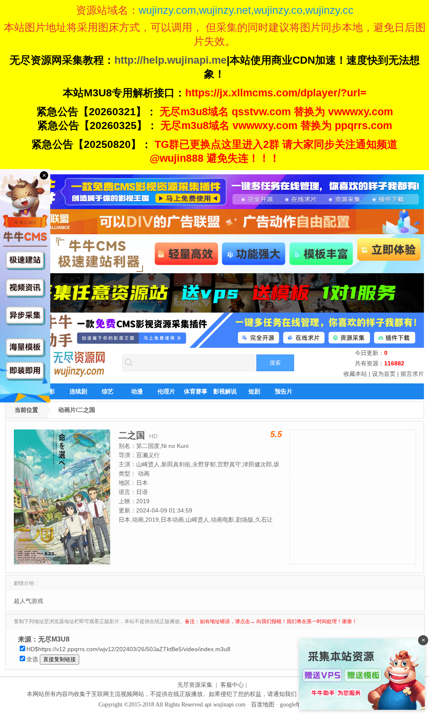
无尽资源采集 (194, 685)
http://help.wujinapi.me (170, 60)
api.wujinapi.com (225, 704)
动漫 (137, 391)
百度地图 (262, 704)
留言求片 (412, 373)
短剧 (254, 391)
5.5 (276, 434)
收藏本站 (355, 373)
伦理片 (166, 391)
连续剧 (78, 391)
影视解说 (225, 391)
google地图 (294, 704)
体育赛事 (195, 391)
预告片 (283, 391)
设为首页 (383, 373)
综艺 (108, 391)
